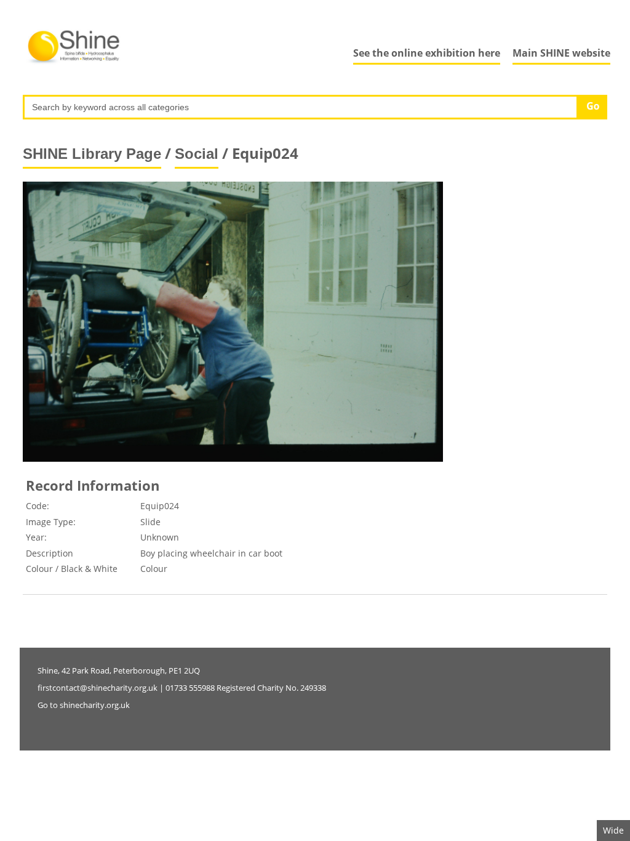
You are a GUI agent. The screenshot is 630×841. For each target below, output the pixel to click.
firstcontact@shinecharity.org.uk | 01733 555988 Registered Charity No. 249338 (182, 687)
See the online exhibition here (426, 53)
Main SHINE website (561, 53)
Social (196, 153)
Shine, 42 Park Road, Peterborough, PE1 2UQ (119, 670)
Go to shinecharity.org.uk (84, 704)
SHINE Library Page (92, 153)
